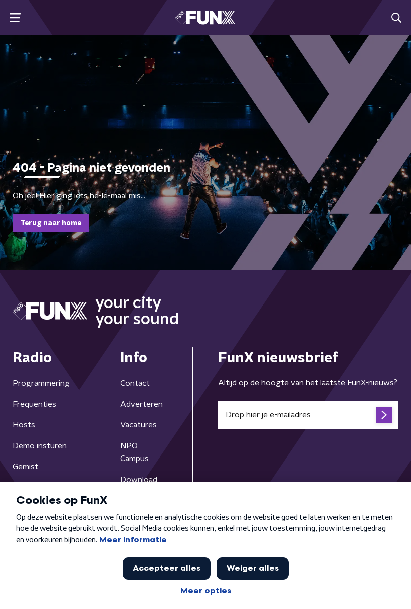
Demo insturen (40, 446)
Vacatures (138, 425)
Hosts (24, 425)
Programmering (41, 383)
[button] (15, 18)
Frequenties (34, 404)
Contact (135, 383)
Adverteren (141, 404)
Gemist (25, 467)
